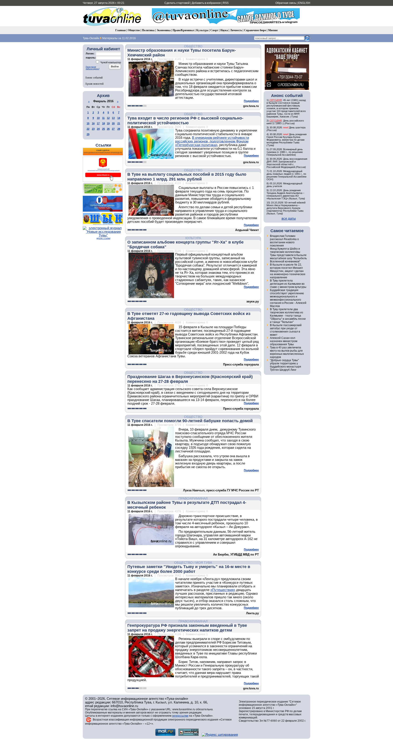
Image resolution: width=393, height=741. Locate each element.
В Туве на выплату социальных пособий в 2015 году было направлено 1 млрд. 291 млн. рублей (186, 176)
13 (113, 118)
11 (103, 118)
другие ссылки (103, 238)
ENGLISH (304, 3)
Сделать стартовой (177, 3)
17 (98, 123)
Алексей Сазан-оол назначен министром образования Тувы (283, 341)
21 (118, 123)
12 (108, 118)
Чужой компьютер (110, 62)
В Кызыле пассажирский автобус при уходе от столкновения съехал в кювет (286, 330)
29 (88, 134)
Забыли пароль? (92, 69)
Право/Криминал (183, 30)
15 (88, 123)
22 (88, 128)
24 (98, 128)
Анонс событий (94, 77)
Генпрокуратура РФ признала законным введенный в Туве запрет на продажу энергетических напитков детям (187, 627)
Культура (202, 30)
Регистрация (91, 67)
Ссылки (103, 145)
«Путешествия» (222, 590)
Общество (134, 30)
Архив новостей (94, 83)
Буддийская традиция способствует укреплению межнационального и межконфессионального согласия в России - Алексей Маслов (288, 298)
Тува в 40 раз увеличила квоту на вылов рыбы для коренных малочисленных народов (287, 352)
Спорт (214, 30)
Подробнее (251, 101)
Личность (236, 30)
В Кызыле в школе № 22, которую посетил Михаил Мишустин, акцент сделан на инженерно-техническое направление (287, 271)
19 (108, 123)
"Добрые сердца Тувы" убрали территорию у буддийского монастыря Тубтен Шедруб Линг (285, 365)
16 (93, 123)
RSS (226, 3)
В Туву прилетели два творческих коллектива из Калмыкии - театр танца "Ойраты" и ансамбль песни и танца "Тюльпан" (288, 316)
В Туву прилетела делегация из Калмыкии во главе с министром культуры (288, 284)
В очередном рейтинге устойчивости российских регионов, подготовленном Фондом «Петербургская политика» (212, 141)
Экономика (163, 30)
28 (118, 128)
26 (108, 128)
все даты (289, 218)
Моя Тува (203, 562)
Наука (224, 30)
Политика (148, 30)
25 (103, 128)
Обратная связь (285, 3)
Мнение (273, 30)
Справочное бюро (255, 30)
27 (113, 128)
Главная (120, 30)
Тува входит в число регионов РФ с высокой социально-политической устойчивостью (185, 120)
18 (103, 123)
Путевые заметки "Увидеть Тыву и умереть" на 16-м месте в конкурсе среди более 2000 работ (188, 569)
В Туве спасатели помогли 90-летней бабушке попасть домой (190, 421)
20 (113, 123)
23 (93, 128)
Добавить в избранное (206, 3)
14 (118, 118)
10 (98, 118)
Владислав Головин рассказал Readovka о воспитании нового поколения (284, 240)
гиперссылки (180, 715)
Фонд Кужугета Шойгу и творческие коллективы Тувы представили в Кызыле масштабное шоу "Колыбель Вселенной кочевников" (288, 255)
